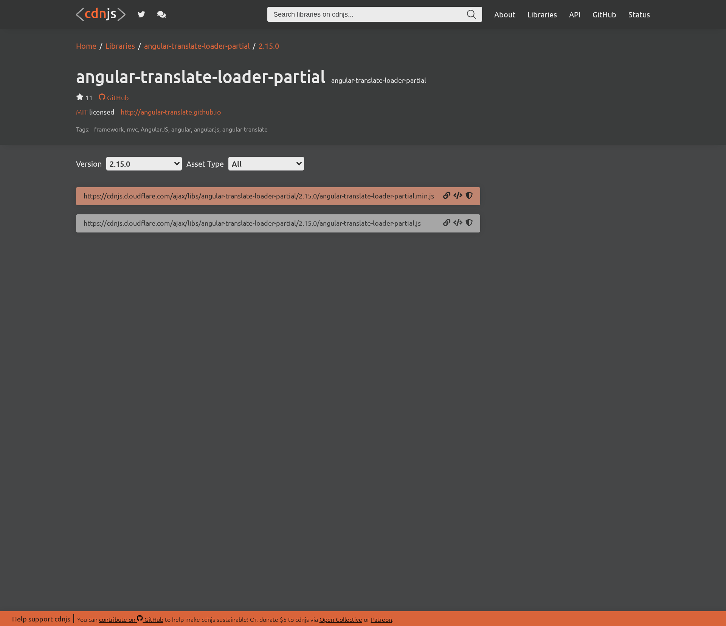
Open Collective (341, 619)
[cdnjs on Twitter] (141, 14)
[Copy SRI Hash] (469, 196)
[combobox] (144, 163)
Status (639, 14)
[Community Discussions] (161, 14)
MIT (82, 112)
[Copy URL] (446, 196)
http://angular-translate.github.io (171, 112)
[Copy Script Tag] (457, 196)
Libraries (542, 14)
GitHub (604, 14)
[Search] (471, 14)
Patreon (381, 619)
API (574, 14)
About (504, 14)
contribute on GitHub (131, 619)
